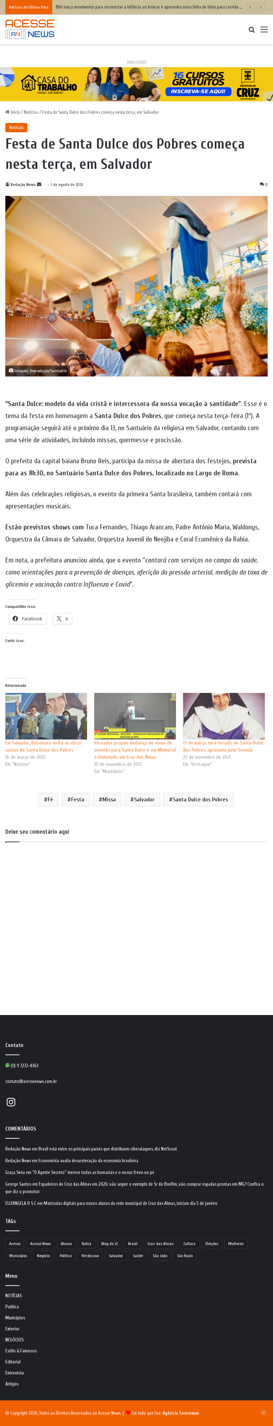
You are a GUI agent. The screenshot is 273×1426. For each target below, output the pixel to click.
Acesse (14, 1243)
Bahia (86, 1243)
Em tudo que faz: (165, 1413)
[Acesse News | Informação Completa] (29, 29)
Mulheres (235, 1243)
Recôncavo (90, 1255)
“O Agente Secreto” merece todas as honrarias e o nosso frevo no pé (93, 1172)
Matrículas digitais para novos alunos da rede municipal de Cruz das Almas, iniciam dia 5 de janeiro (131, 1203)
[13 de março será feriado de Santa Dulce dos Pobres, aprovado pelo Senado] (224, 716)
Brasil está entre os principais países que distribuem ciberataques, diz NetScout (107, 1149)
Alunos (66, 1243)
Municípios (18, 1255)
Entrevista (14, 1373)
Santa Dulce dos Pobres (200, 799)
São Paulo (185, 1255)
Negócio (43, 1255)
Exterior (12, 1329)
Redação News (23, 184)
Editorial (13, 1362)
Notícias (31, 112)
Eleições (211, 1243)
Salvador (144, 799)
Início (15, 112)
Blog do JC (109, 1243)
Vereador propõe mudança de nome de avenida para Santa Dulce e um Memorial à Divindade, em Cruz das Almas (135, 750)
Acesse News (40, 1243)
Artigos (12, 1384)
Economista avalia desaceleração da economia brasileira (88, 1160)
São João (160, 1255)
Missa (109, 799)
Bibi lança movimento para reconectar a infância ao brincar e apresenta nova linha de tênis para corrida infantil (154, 7)
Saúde (138, 1255)
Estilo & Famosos (21, 1351)
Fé (50, 799)
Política (66, 1255)
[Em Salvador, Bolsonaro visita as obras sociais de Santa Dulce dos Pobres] (46, 716)
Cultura (189, 1243)
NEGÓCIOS (14, 1340)
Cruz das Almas (160, 1243)
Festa (77, 799)
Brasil (133, 1243)
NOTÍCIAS (13, 1296)
